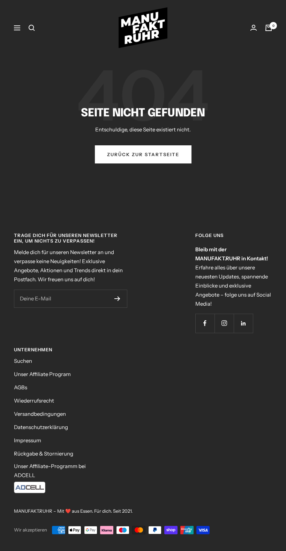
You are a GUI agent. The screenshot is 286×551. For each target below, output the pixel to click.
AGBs (20, 387)
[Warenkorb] (268, 28)
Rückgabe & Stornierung (43, 453)
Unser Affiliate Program (42, 374)
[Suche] (32, 28)
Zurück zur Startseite (143, 154)
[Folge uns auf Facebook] (204, 323)
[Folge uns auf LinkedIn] (243, 323)
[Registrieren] (117, 298)
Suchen (23, 361)
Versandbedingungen (40, 414)
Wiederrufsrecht (34, 400)
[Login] (253, 28)
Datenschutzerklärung (41, 427)
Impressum (27, 440)
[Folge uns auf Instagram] (224, 323)
